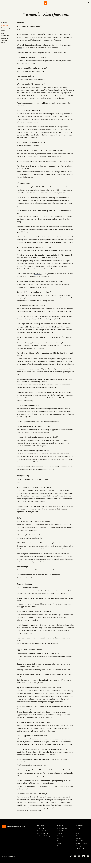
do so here (45, 559)
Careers (78, 838)
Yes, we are (21, 570)
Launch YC (60, 843)
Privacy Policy (80, 841)
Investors (59, 833)
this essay (37, 274)
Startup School (41, 831)
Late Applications (5, 34)
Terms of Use (80, 848)
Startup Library (61, 831)
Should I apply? (5, 25)
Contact (78, 831)
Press (77, 833)
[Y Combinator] (45, 3)
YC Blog (78, 828)
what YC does (42, 287)
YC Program (41, 828)
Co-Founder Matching (43, 836)
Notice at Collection (81, 843)
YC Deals (59, 846)
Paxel (40, 797)
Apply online (21, 71)
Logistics (4, 22)
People (78, 836)
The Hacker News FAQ (25, 578)
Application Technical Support (4, 40)
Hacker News (60, 841)
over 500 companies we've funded (43, 570)
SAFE (58, 838)
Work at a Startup (42, 833)
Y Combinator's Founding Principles (29, 538)
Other (3, 30)
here (33, 63)
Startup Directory (62, 828)
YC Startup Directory (46, 301)
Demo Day (60, 836)
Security (78, 846)
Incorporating (5, 28)
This (18, 29)
